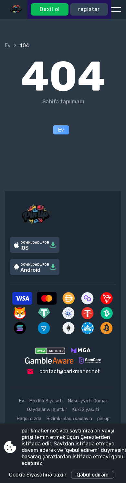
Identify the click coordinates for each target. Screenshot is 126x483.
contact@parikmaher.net (69, 371)
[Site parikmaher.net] (16, 9)
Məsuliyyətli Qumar (87, 401)
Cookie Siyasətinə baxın (38, 475)
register (89, 9)
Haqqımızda (29, 418)
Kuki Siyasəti (85, 409)
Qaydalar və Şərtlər (47, 409)
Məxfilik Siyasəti (46, 401)
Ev (8, 45)
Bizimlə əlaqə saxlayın (69, 418)
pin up (103, 418)
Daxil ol (50, 9)
